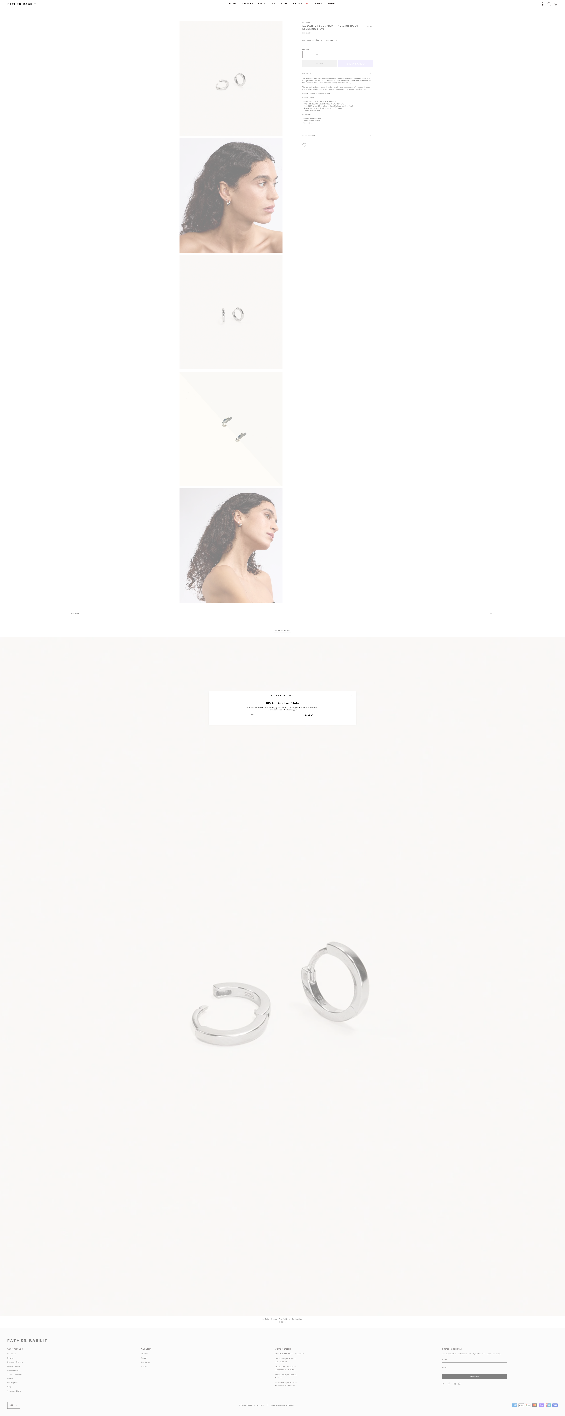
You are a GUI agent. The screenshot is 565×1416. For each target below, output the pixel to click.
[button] (247, 4)
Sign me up (308, 715)
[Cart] (555, 4)
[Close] (351, 695)
